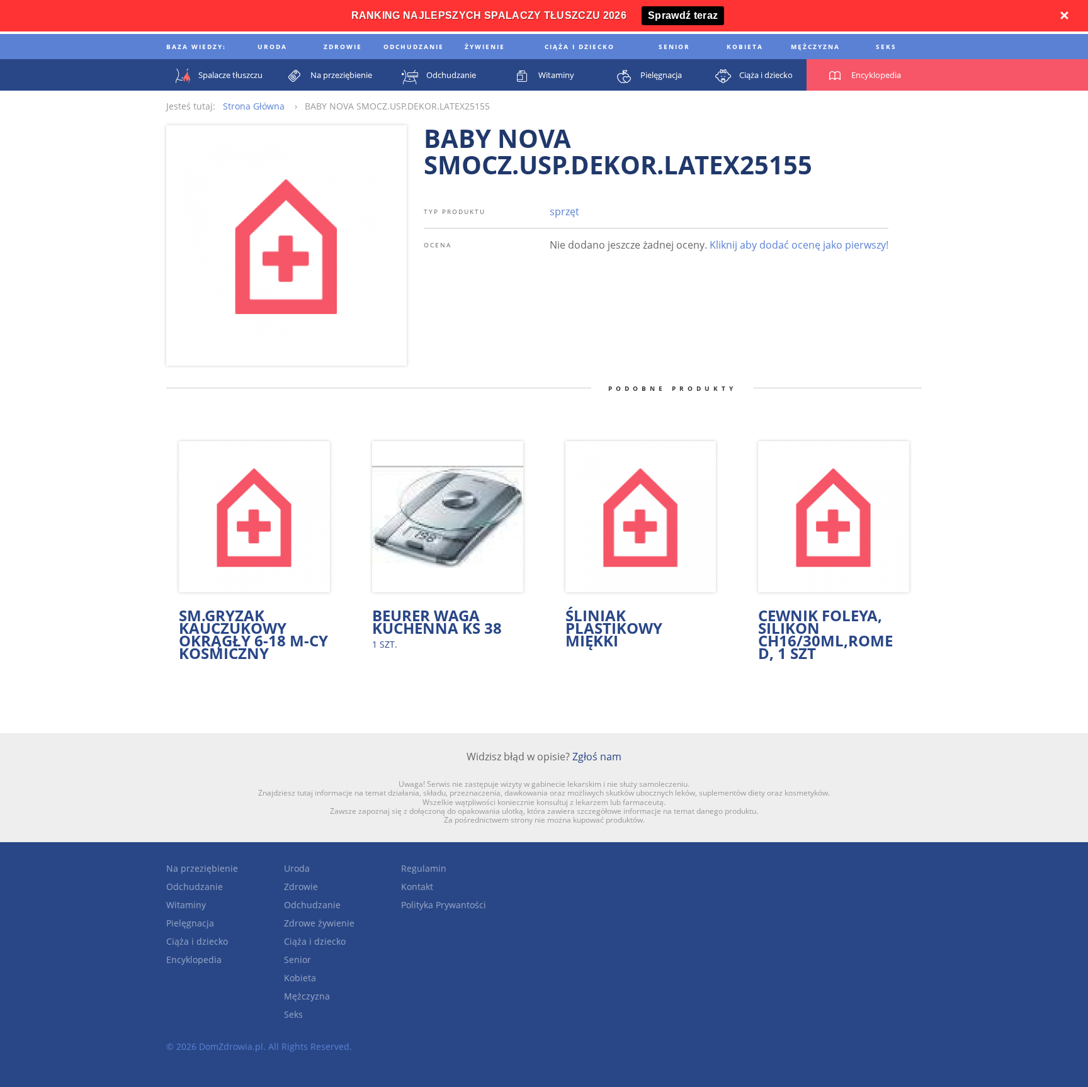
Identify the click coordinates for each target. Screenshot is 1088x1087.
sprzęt (564, 211)
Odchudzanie (194, 887)
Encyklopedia (194, 960)
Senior (297, 960)
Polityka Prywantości (443, 905)
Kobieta (300, 978)
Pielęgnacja (190, 923)
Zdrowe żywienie (319, 923)
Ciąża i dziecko (197, 941)
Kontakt (417, 887)
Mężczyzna (307, 996)
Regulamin (423, 868)
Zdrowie (301, 887)
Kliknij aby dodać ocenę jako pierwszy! (799, 245)
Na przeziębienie (202, 868)
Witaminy (186, 905)
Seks (293, 1014)
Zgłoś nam (596, 756)
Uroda (297, 868)
